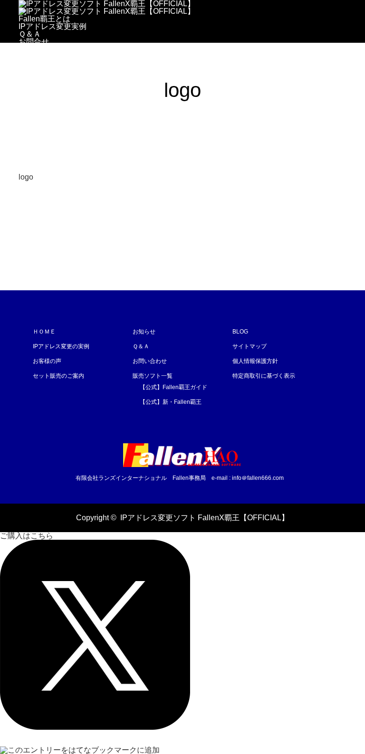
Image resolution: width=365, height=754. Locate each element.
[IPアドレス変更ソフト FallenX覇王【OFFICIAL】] (182, 455)
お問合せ (34, 42)
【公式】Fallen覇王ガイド (173, 387)
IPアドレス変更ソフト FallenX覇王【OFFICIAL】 (204, 518)
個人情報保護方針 (255, 361)
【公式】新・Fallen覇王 (171, 402)
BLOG (240, 331)
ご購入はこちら (45, 57)
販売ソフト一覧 (153, 375)
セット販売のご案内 (58, 375)
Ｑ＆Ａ (30, 34)
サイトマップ (249, 346)
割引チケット (41, 49)
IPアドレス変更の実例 (61, 346)
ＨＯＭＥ (44, 331)
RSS (26, 517)
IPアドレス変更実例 (52, 26)
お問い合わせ (150, 361)
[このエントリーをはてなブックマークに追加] (80, 750)
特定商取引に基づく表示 (263, 375)
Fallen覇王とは (44, 19)
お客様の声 (47, 361)
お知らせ (144, 331)
